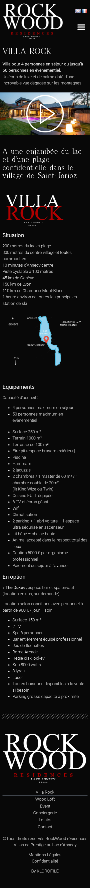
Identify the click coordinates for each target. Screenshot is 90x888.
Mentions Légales (45, 854)
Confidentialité (45, 861)
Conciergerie (45, 812)
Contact (45, 826)
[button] (81, 27)
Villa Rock (45, 792)
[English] (78, 11)
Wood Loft (45, 799)
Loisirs (45, 819)
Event (45, 806)
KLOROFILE (48, 871)
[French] (85, 11)
